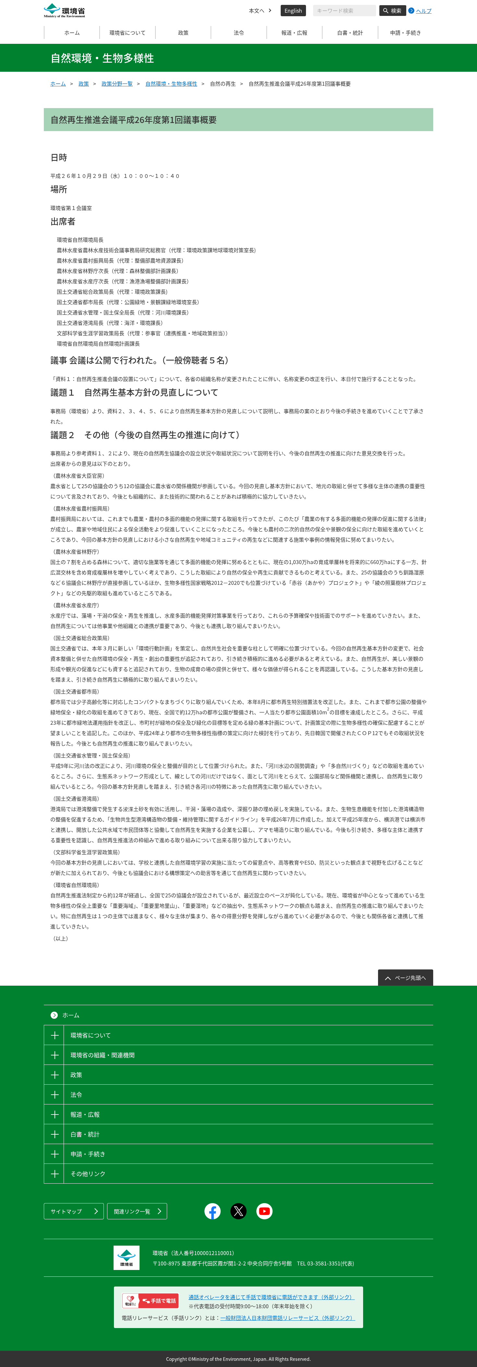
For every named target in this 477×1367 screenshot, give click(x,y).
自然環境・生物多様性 (171, 83)
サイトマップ (66, 1211)
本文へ (256, 10)
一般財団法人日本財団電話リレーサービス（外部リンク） (287, 1318)
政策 (84, 83)
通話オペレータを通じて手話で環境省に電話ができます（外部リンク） (272, 1297)
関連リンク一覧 (132, 1211)
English (293, 10)
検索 (396, 10)
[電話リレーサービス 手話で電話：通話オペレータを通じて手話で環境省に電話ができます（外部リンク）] (150, 1301)
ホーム (72, 32)
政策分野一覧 (117, 83)
